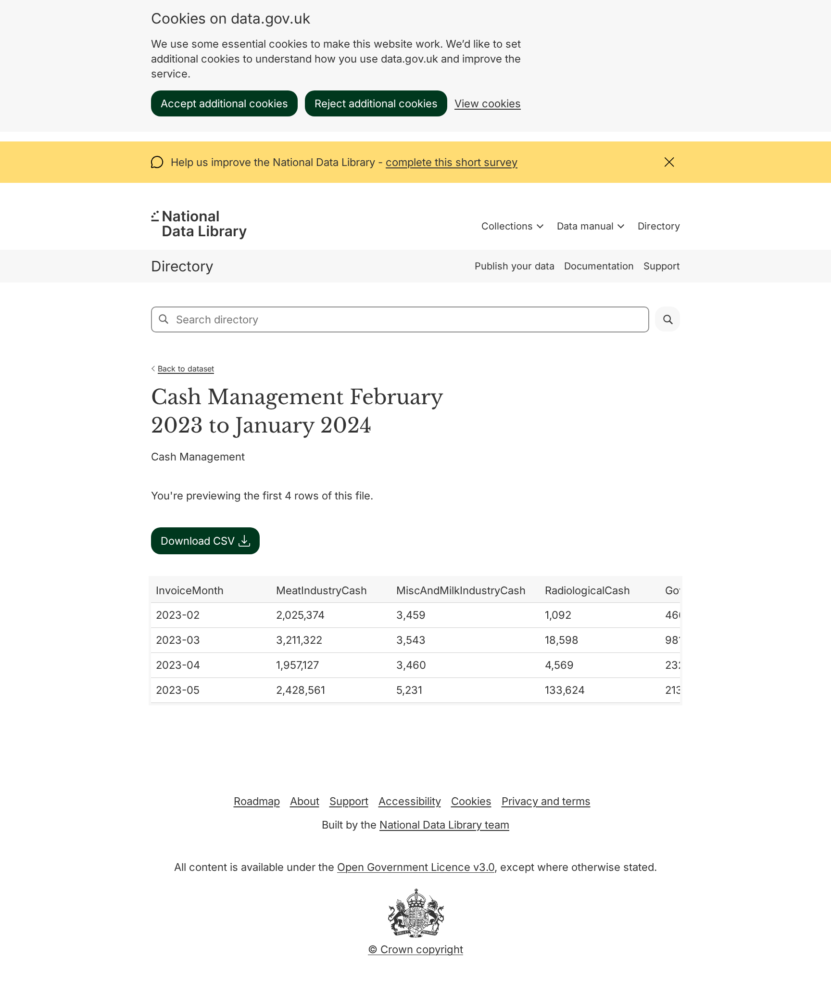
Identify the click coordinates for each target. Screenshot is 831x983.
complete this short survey (451, 162)
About (304, 801)
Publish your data (514, 266)
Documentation (599, 266)
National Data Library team (444, 824)
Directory (659, 226)
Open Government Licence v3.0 (415, 867)
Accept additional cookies (224, 103)
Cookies (471, 801)
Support (661, 266)
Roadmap (257, 801)
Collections (507, 226)
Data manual (585, 226)
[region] (415, 640)
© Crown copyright (415, 949)
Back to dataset (186, 368)
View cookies (487, 103)
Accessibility (409, 801)
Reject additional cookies (376, 103)
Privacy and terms (546, 801)
